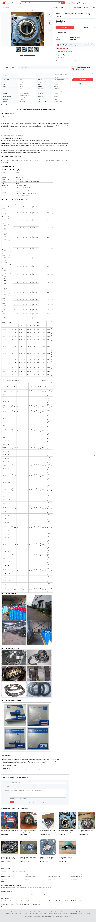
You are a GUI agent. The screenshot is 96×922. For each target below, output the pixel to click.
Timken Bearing (85, 900)
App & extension (77, 7)
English (15, 913)
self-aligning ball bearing (76, 876)
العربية (55, 913)
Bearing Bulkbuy (36, 904)
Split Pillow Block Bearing (8, 894)
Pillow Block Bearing (29, 10)
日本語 (63, 913)
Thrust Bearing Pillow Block (8, 904)
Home (2, 10)
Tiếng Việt (80, 913)
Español (19, 913)
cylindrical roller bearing (30, 876)
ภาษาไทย (71, 913)
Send (12, 802)
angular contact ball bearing (54, 876)
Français (29, 913)
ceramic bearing (4, 879)
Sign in (93, 3)
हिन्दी (67, 913)
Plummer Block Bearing (40, 894)
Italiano (41, 913)
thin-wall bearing (51, 879)
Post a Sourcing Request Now (40, 802)
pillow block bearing (5, 876)
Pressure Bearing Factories (47, 900)
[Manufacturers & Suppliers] (9, 2)
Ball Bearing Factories (20, 900)
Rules (93, 7)
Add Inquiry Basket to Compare (27, 55)
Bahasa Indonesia (87, 913)
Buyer (62, 7)
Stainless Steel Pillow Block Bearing (24, 894)
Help (69, 7)
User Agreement (56, 916)
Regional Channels (64, 911)
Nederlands (50, 913)
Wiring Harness (4, 874)
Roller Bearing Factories (8, 900)
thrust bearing (74, 879)
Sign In (57, 60)
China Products (20, 911)
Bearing (22, 10)
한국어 (59, 913)
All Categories (6, 7)
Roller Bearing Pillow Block (62, 900)
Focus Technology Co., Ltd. (39, 916)
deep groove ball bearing (30, 874)
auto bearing (27, 879)
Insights (83, 911)
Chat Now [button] (86, 27)
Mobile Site (78, 911)
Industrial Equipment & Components (12, 10)
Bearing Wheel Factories (33, 900)
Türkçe (75, 913)
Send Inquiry (65, 27)
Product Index (72, 911)
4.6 (77, 69)
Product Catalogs (21, 871)
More (2, 906)
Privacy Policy (69, 916)
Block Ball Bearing (75, 900)
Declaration (62, 916)
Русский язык (35, 913)
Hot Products (13, 911)
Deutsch (45, 913)
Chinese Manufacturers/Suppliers (31, 911)
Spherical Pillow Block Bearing (23, 904)
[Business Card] (92, 73)
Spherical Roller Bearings (76, 874)
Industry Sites (57, 911)
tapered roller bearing (52, 874)
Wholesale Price (50, 911)
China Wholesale (42, 911)
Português (25, 913)
